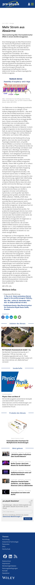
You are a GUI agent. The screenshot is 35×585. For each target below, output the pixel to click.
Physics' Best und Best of (11, 397)
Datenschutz (6, 561)
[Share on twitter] (7, 317)
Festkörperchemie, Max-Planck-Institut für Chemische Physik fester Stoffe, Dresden (18, 307)
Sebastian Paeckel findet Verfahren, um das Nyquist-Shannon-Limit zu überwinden (22, 483)
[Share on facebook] (3, 317)
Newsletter (6, 573)
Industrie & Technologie (10, 542)
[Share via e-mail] (19, 317)
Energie (12, 23)
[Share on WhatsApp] (15, 317)
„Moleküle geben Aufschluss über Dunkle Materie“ (21, 455)
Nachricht (21, 452)
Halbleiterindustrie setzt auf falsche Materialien (21, 474)
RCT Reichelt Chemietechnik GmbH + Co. (16, 350)
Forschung (28, 452)
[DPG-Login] (29, 4)
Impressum (6, 563)
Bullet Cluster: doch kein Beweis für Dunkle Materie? (21, 464)
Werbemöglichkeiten (9, 566)
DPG (3, 547)
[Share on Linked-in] (11, 317)
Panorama (5, 544)
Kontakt (5, 571)
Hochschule (6, 549)
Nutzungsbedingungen (10, 568)
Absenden (28, 519)
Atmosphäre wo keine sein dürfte (20, 494)
